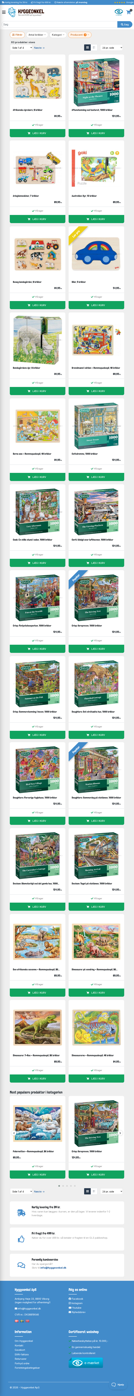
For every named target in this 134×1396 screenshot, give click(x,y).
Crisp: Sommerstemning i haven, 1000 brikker (35, 711)
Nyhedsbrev (78, 1312)
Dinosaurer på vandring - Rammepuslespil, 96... (94, 969)
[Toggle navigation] (4, 12)
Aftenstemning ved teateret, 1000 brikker (92, 109)
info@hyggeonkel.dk (53, 1267)
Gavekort (20, 1349)
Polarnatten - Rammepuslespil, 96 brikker (33, 1151)
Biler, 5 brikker (79, 281)
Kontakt (19, 1345)
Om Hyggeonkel (24, 1340)
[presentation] (13, 1133)
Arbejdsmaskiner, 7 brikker (26, 195)
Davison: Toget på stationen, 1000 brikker (92, 883)
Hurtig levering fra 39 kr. (16, 2)
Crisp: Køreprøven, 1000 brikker (87, 625)
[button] (59, 1186)
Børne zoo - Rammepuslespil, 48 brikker (32, 453)
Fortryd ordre (22, 1363)
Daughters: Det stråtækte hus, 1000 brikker (93, 711)
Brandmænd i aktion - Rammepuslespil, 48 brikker (96, 367)
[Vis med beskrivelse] (94, 47)
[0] (128, 12)
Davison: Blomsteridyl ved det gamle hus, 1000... (36, 883)
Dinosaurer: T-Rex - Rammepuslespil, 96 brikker (36, 1055)
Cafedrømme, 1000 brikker (85, 453)
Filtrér (19, 34)
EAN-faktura (22, 1354)
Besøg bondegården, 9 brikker (27, 281)
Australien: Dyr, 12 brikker (84, 195)
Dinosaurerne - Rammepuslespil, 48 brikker (93, 1055)
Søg (126, 24)
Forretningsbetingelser (27, 1367)
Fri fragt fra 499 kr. (42, 2)
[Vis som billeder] (87, 47)
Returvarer (20, 1358)
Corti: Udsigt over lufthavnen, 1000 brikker (92, 539)
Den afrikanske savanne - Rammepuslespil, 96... (36, 969)
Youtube (76, 1307)
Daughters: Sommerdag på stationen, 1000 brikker (96, 797)
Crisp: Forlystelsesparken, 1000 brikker (32, 625)
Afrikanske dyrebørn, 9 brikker (27, 109)
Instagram (77, 1303)
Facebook (77, 1298)
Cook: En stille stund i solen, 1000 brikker (32, 539)
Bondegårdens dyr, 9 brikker (26, 367)
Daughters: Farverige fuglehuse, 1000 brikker (35, 797)
